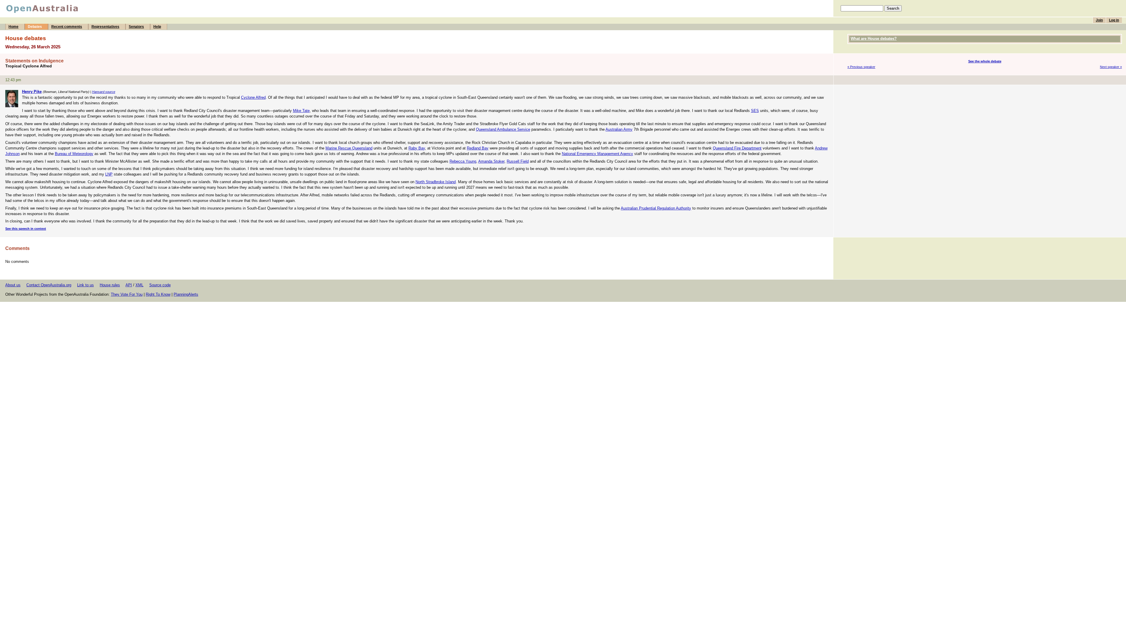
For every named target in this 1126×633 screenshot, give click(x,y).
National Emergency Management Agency (597, 154)
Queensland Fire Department (737, 148)
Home (13, 27)
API (129, 285)
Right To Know (158, 294)
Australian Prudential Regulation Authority (656, 208)
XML (139, 285)
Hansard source (103, 91)
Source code (160, 285)
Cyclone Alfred (253, 97)
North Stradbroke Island (436, 182)
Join (1099, 20)
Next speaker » (1111, 67)
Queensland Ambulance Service (503, 129)
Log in (1114, 20)
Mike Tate (301, 110)
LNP (109, 174)
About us (13, 285)
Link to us (85, 285)
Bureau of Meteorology (74, 154)
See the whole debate (984, 61)
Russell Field (518, 161)
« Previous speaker (861, 67)
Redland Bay (478, 148)
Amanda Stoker (491, 161)
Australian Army (619, 129)
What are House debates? (874, 38)
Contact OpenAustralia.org (48, 285)
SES (755, 110)
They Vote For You (127, 294)
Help (157, 27)
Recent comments (66, 27)
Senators (136, 27)
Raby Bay (416, 148)
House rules (110, 285)
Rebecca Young (463, 161)
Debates (35, 27)
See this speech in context (25, 228)
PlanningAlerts (186, 294)
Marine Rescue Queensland (348, 148)
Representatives (105, 27)
